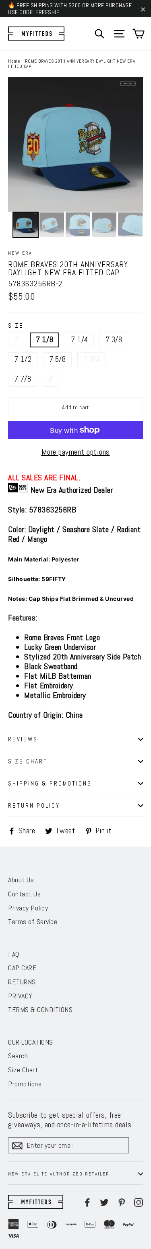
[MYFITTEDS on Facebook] (87, 1202)
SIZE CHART (28, 761)
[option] (75, 144)
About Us (21, 879)
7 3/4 (91, 359)
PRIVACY (20, 995)
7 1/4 (79, 340)
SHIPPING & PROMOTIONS (50, 783)
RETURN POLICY (34, 805)
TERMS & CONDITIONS (40, 1009)
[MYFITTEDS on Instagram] (138, 1202)
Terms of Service (32, 921)
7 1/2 (22, 359)
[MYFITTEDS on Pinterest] (121, 1202)
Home (14, 61)
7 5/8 (57, 359)
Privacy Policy (28, 907)
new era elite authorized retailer (59, 1174)
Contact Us (24, 893)
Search (18, 1055)
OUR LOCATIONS (30, 1042)
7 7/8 (22, 379)
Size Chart (23, 1069)
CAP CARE (22, 967)
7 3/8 (113, 340)
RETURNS (22, 981)
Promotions (24, 1083)
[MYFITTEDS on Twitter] (104, 1202)
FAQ (13, 954)
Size (16, 325)
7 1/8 (44, 340)
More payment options (75, 452)
